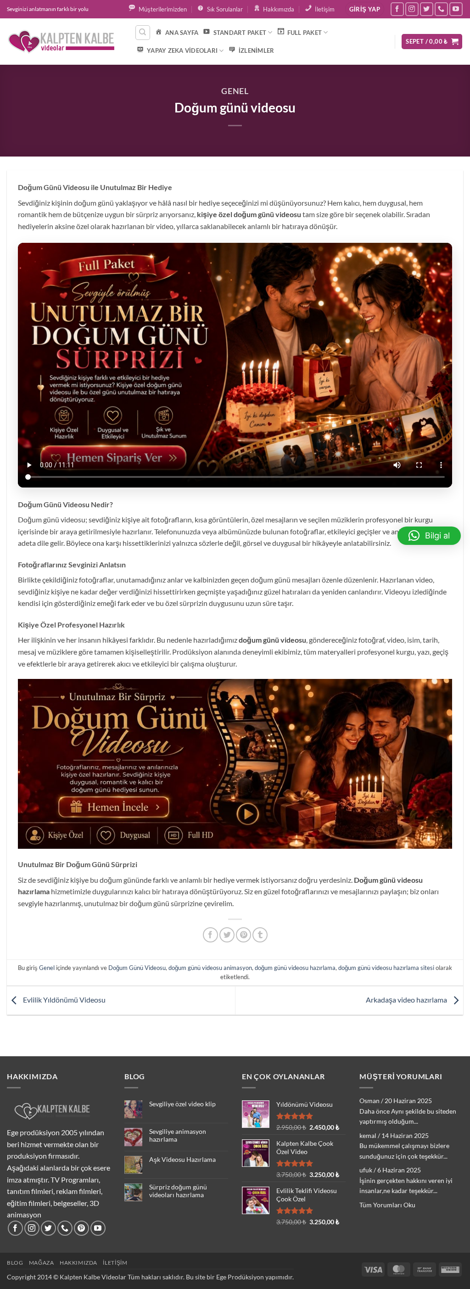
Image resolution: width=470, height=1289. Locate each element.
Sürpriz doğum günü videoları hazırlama (178, 1191)
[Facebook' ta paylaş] (210, 934)
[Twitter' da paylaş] (227, 934)
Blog (15, 1262)
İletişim (115, 1262)
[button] (364, 9)
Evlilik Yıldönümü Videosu (64, 999)
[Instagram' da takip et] (412, 9)
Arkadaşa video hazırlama (407, 999)
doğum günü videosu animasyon (210, 967)
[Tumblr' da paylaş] (260, 934)
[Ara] (142, 32)
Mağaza (41, 1262)
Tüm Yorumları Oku (387, 1205)
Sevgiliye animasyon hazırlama (177, 1135)
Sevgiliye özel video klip (182, 1104)
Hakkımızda (78, 1262)
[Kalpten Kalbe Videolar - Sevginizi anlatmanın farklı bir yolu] (64, 41)
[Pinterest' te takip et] (81, 1228)
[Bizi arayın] (441, 9)
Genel (235, 91)
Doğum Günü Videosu (137, 967)
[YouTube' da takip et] (456, 9)
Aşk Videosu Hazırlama (182, 1159)
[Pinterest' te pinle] (243, 934)
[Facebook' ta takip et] (397, 9)
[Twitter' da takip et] (426, 9)
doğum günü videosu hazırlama (295, 967)
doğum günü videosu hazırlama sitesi (386, 967)
